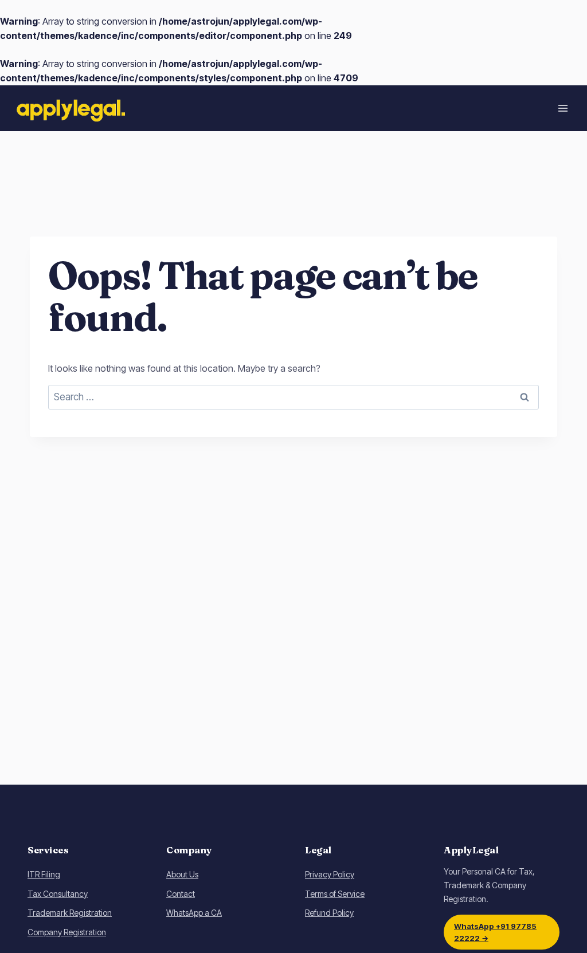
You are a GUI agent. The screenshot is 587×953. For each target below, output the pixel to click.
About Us (182, 874)
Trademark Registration (70, 912)
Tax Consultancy (58, 894)
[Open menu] (562, 108)
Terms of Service (335, 894)
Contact (180, 894)
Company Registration (67, 932)
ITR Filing (44, 874)
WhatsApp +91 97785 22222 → (495, 932)
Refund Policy (329, 912)
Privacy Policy (329, 874)
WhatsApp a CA (194, 912)
